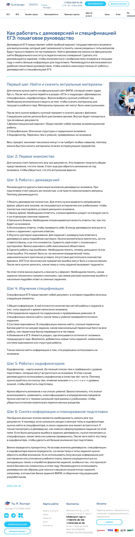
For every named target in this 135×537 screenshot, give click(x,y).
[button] (95, 3)
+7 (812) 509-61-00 (73, 2)
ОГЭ (17, 14)
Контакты (48, 525)
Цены (107, 14)
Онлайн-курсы (31, 14)
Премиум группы (72, 14)
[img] (13, 515)
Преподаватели (51, 14)
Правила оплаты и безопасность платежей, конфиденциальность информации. (113, 513)
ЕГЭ (7, 14)
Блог (45, 521)
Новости (47, 518)
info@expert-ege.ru (76, 516)
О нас (118, 14)
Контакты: (72, 503)
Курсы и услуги (50, 510)
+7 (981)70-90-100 (75, 520)
